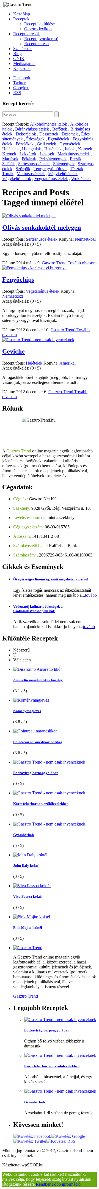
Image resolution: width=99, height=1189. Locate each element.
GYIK (18, 58)
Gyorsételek (69, 144)
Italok (70, 148)
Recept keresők (26, 33)
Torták (7, 173)
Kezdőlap (21, 14)
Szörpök (23, 168)
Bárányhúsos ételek (32, 129)
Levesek (47, 153)
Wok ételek (81, 178)
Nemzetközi (85, 239)
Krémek (9, 153)
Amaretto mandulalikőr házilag (38, 680)
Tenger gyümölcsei (50, 168)
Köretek (85, 148)
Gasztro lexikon (38, 28)
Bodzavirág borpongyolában (35, 773)
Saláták (8, 163)
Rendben (43, 1184)
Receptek (21, 19)
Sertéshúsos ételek (34, 163)
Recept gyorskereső (41, 38)
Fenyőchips (18, 279)
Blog (17, 53)
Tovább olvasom (82, 262)
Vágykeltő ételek (63, 173)
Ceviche (13, 351)
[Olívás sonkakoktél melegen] (29, 215)
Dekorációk (26, 134)
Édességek (35, 139)
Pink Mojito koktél (27, 927)
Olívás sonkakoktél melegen (41, 227)
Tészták (76, 168)
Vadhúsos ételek (31, 173)
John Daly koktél (26, 866)
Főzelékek (25, 144)
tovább (91, 595)
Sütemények (64, 163)
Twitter (19, 82)
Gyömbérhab (23, 835)
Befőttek (59, 129)
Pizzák (75, 158)
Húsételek (53, 148)
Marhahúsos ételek (73, 153)
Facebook (21, 77)
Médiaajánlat (24, 63)
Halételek (10, 148)
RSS (17, 92)
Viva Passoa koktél (28, 896)
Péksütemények (53, 158)
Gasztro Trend (55, 262)
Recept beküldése (39, 23)
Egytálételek (58, 139)
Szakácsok (22, 48)
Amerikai (67, 363)
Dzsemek (70, 134)
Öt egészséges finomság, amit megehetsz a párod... (51, 579)
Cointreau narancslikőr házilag (37, 742)
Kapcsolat (22, 68)
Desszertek (48, 134)
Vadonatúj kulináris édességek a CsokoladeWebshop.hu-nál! (38, 608)
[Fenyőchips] (34, 267)
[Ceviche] (38, 339)
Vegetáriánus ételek (51, 178)
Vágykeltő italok (16, 178)
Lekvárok (28, 153)
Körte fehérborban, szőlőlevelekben (40, 804)
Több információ (66, 1184)
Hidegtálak (31, 148)
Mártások (10, 158)
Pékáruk (29, 158)
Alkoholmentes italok (48, 124)
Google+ (21, 87)
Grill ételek (46, 144)
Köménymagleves (27, 711)
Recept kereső (36, 43)
